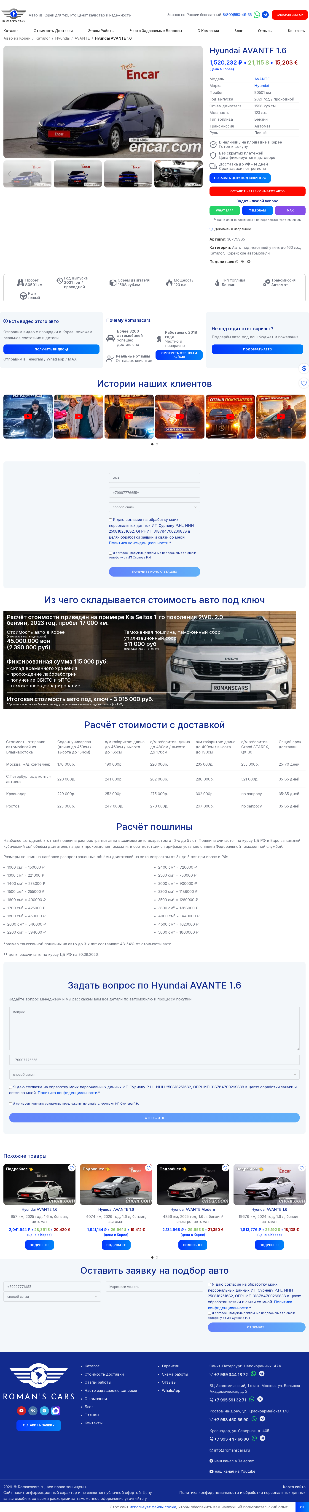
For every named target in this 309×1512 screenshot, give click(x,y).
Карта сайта (294, 1487)
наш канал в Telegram (233, 1461)
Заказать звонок (290, 14)
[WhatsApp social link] (236, 262)
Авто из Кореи (16, 38)
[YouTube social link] (21, 1410)
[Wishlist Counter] (304, 383)
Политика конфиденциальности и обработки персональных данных (242, 1492)
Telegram (257, 210)
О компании (96, 1398)
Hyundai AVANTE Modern (193, 1209)
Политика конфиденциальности (138, 543)
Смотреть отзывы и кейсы (179, 354)
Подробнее (39, 1245)
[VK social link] (242, 262)
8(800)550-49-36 (237, 14)
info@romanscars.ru (231, 1450)
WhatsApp (225, 210)
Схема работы (175, 1374)
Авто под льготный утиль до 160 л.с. (266, 247)
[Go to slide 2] (157, 444)
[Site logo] (13, 15)
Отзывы (92, 1415)
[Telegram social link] (249, 262)
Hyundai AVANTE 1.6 (39, 1209)
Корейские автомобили (248, 253)
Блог (89, 1406)
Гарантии (170, 1366)
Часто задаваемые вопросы (111, 1390)
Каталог (42, 38)
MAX (290, 210)
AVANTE (82, 38)
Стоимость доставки (104, 1374)
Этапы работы (98, 1382)
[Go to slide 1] (152, 444)
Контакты (93, 1423)
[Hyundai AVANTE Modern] (193, 1184)
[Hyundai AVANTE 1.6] (39, 1184)
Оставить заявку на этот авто (257, 191)
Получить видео (49, 349)
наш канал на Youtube (234, 1471)
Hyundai (62, 38)
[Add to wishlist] (71, 1167)
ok (302, 1507)
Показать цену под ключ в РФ (240, 178)
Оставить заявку (38, 1425)
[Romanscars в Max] (55, 1410)
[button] (9, 174)
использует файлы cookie (153, 1507)
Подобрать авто (257, 349)
